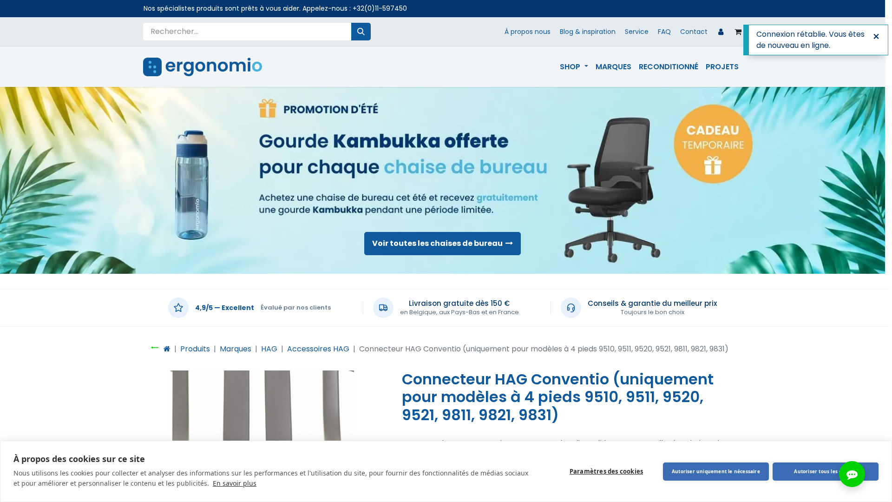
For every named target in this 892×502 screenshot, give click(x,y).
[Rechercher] (361, 31)
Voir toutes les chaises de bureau (438, 243)
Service (637, 31)
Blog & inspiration (588, 31)
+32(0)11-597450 (380, 8)
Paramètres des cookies (606, 471)
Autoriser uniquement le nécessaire (716, 471)
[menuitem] (573, 67)
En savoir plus (234, 483)
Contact (694, 31)
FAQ (664, 31)
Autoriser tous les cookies (825, 471)
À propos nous (528, 31)
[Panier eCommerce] (738, 31)
